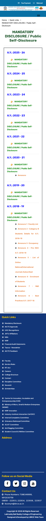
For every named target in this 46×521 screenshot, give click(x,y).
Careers (8, 371)
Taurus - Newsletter (12, 348)
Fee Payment (26, 3)
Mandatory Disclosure (13, 323)
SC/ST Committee (12, 425)
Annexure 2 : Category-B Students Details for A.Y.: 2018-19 (27, 233)
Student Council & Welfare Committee (19, 432)
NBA (6, 337)
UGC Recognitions (12, 330)
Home (4, 20)
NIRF (6, 341)
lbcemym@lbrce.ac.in (14, 503)
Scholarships (10, 389)
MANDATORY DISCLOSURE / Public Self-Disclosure (19, 63)
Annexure (22, 175)
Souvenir (8, 385)
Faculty (7, 361)
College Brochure (11, 375)
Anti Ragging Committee (14, 428)
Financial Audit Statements (15, 344)
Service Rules (10, 364)
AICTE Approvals (11, 327)
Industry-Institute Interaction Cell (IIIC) (20, 414)
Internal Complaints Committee (17, 418)
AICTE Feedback (11, 351)
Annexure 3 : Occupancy (28, 243)
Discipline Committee (13, 382)
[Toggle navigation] (38, 15)
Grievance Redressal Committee (17, 421)
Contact (8, 378)
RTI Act (7, 368)
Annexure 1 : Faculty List (28, 224)
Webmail (39, 3)
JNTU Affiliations (11, 334)
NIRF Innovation (11, 411)
